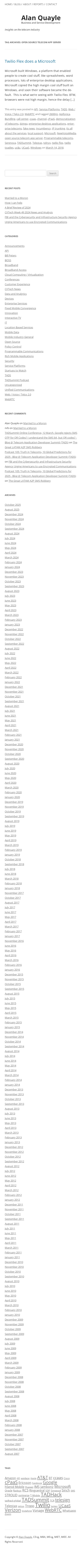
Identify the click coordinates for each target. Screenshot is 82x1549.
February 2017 (13, 931)
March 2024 (12, 557)
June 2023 (10, 600)
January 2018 (12, 888)
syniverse (23, 1495)
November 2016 (14, 941)
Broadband (11, 265)
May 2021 (10, 720)
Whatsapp (69, 1510)
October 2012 (13, 1156)
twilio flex (57, 143)
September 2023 (14, 586)
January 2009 (12, 1372)
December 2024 (14, 514)
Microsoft (50, 133)
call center (22, 119)
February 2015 (13, 1022)
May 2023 (10, 605)
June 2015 (10, 1003)
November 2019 (14, 806)
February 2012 (13, 1195)
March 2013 (12, 1132)
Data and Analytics (16, 294)
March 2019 (12, 845)
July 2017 (10, 907)
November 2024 (14, 519)
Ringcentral (37, 1490)
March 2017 (12, 926)
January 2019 (12, 854)
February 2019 (13, 850)
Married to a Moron (16, 198)
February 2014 (13, 1080)
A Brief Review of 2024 (17, 207)
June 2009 (10, 1348)
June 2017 (10, 912)
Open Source (12, 342)
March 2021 (12, 730)
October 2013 (13, 1099)
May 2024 (10, 548)
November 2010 (14, 1267)
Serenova (10, 143)
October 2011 (13, 1214)
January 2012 (12, 1199)
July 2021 (10, 711)
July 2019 (10, 826)
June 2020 (10, 773)
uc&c (17, 147)
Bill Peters (10, 255)
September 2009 (14, 1334)
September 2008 (14, 1391)
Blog (17, 4)
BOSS (8, 260)
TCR (52, 1500)
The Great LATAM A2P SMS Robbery (30, 481)
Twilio (42, 1505)
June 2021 (10, 715)
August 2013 (12, 1108)
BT (50, 1478)
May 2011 (10, 1238)
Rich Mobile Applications (19, 356)
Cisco (67, 1478)
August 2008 (12, 1396)
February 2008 (13, 1425)
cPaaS (51, 119)
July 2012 (10, 1171)
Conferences (12, 279)
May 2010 (10, 1295)
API (36, 109)
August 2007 (12, 1454)
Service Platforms (49, 109)
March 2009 (12, 1362)
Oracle (8, 1490)
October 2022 (13, 639)
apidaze (25, 1478)
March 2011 (12, 1247)
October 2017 (13, 898)
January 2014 (12, 1084)
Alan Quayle (25, 1537)
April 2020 (10, 782)
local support (35, 133)
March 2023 (12, 615)
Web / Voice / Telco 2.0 (18, 394)
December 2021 (14, 687)
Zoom (8, 1514)
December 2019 (14, 802)
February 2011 (13, 1252)
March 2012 (12, 1190)
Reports (38, 4)
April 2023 (10, 610)
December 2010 (14, 1262)
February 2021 (13, 735)
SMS (73, 1490)
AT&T (42, 1477)
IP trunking (58, 128)
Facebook (37, 1483)
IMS (37, 1486)
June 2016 (10, 945)
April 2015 (10, 1013)
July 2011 (10, 1228)
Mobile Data (12, 332)
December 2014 (14, 1032)
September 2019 (14, 816)
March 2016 (12, 960)
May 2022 (10, 663)
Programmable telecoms (58, 138)
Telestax (37, 143)
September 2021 (14, 701)
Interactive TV (13, 318)
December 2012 (14, 1147)
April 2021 (10, 725)
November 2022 (14, 634)
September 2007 (14, 1449)
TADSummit (24, 143)
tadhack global (13, 1500)
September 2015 (14, 989)
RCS (25, 1490)
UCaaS (25, 147)
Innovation (11, 313)
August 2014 (12, 1051)
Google (50, 1482)
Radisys (17, 1490)
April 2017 (10, 921)
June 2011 (10, 1233)
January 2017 (12, 936)
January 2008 (12, 1430)
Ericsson (25, 1482)
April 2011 (10, 1243)
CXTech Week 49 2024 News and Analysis (29, 212)
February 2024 (13, 562)
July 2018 (10, 869)
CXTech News (13, 289)
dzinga (23, 123)
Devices (9, 298)
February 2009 (13, 1367)
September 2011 (14, 1219)
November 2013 (14, 1094)
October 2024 (13, 524)
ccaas (33, 119)
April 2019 (10, 840)
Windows (35, 147)
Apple (33, 1478)
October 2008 (13, 1386)
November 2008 (14, 1382)
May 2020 (10, 778)
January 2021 (12, 739)
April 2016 (10, 955)
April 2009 (10, 1358)
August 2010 (12, 1281)
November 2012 (14, 1152)
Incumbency (43, 128)
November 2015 (14, 979)
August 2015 (12, 993)
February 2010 (13, 1310)
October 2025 (13, 504)
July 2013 (10, 1113)
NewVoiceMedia (66, 133)
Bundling (10, 119)
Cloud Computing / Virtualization (24, 274)
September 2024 (14, 528)
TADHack (51, 1494)
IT (6, 322)
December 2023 (14, 572)
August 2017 (12, 902)
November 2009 (14, 1324)
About (27, 4)
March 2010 (12, 1305)
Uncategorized (13, 385)
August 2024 (12, 533)
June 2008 (10, 1406)
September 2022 (14, 643)
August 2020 (12, 763)
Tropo (29, 1505)
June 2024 (10, 543)
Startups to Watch (15, 370)
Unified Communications (19, 389)
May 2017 (10, 917)
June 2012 (10, 1176)
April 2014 (10, 1070)
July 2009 (10, 1343)
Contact (51, 4)
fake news (29, 128)
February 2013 (13, 1137)
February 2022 (13, 677)
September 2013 (14, 1104)
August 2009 (12, 1338)
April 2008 (10, 1415)
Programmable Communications (24, 351)
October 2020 (13, 754)
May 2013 (10, 1123)
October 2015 (13, 984)
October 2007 (13, 1444)
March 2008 (12, 1420)
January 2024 (12, 567)
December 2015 (14, 974)
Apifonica (64, 114)
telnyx (47, 143)
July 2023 (10, 596)
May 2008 (10, 1410)
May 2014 (10, 1065)
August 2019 (12, 821)
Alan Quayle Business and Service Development (41, 19)
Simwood (56, 1490)
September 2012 (14, 1161)
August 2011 (12, 1223)
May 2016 (10, 950)
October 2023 (13, 581)
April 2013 (10, 1128)
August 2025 (12, 509)
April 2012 (10, 1185)
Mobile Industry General (19, 337)
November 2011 (14, 1209)
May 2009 (10, 1353)
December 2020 (14, 744)
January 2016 (12, 969)
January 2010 (12, 1315)
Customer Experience (17, 284)
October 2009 (13, 1329)
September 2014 (14, 1046)
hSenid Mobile (14, 1487)
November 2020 (14, 749)
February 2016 (13, 965)
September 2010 (14, 1276)
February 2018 (13, 883)
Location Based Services (19, 327)
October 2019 (13, 811)
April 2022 (10, 667)
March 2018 (12, 878)
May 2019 (10, 835)
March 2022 (12, 672)
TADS (64, 109)
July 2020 (10, 768)
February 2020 (13, 792)
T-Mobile (35, 1495)
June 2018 (10, 874)
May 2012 (10, 1180)
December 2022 (14, 629)
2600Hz (53, 114)
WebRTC (30, 114)
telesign (62, 1500)
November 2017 (14, 893)
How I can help (13, 203)
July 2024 (10, 538)
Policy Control (13, 346)
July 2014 (10, 1056)
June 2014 (10, 1060)
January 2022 (12, 682)
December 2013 (14, 1089)
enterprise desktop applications (47, 123)
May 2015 (10, 1008)
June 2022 (10, 658)
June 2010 (10, 1291)
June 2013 (10, 1118)
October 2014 (13, 1041)
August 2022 (12, 648)
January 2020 (12, 797)
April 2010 (10, 1300)
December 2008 (14, 1377)
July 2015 (10, 998)
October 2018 (13, 859)
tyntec (54, 1506)
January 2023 (12, 624)
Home (8, 4)
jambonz (47, 1486)
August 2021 (12, 706)
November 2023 (14, 576)
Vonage (38, 1510)
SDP (47, 1490)
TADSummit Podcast (17, 380)
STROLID (11, 1495)
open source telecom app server (24, 138)
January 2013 (12, 1142)
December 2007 (14, 1434)
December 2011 (14, 1204)
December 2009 (14, 1319)
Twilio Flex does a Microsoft (30, 61)
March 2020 (12, 787)
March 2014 (12, 1075)
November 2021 (14, 691)
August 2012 (12, 1166)
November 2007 (14, 1439)
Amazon (10, 1478)
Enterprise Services (16, 303)
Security (9, 361)
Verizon (13, 1510)
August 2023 (12, 591)
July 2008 (10, 1401)
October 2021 (13, 696)
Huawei (29, 1486)
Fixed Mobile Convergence (20, 308)
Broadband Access (15, 270)
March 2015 (12, 1017)
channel (42, 119)
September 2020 (14, 759)
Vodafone (27, 1510)
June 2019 (10, 830)
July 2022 (10, 653)
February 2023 (13, 620)
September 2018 (14, 864)
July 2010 (10, 1286)
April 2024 (10, 552)
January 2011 (12, 1257)
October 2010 (13, 1271)
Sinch (66, 1490)
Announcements (14, 246)
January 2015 (12, 1027)
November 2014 (14, 1037)
